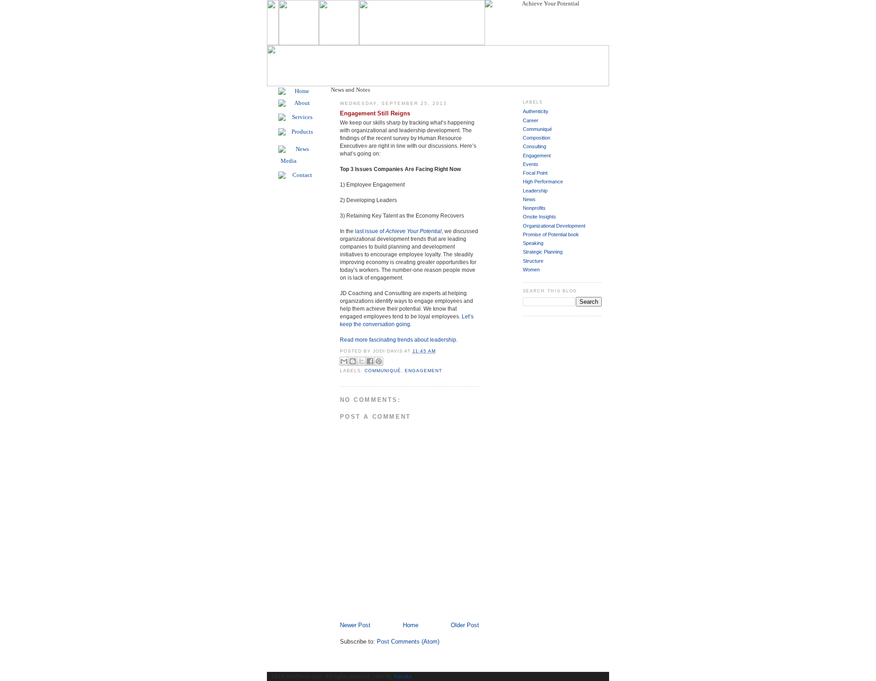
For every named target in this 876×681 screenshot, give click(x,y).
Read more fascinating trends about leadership (398, 340)
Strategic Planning (543, 252)
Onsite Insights (539, 216)
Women (531, 269)
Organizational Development (554, 226)
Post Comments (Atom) (408, 641)
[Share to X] (361, 361)
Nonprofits (534, 208)
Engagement (423, 370)
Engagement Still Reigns (375, 113)
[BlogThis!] (352, 361)
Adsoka (402, 676)
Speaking (533, 243)
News (529, 199)
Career (530, 120)
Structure (533, 261)
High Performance (543, 181)
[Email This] (344, 361)
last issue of (398, 231)
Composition (536, 137)
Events (530, 164)
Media (289, 160)
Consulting (534, 146)
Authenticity (535, 111)
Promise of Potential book (551, 234)
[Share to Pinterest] (378, 361)
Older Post (465, 625)
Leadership (535, 190)
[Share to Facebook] (370, 361)
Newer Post (355, 625)
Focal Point (535, 173)
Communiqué (383, 370)
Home (410, 625)
